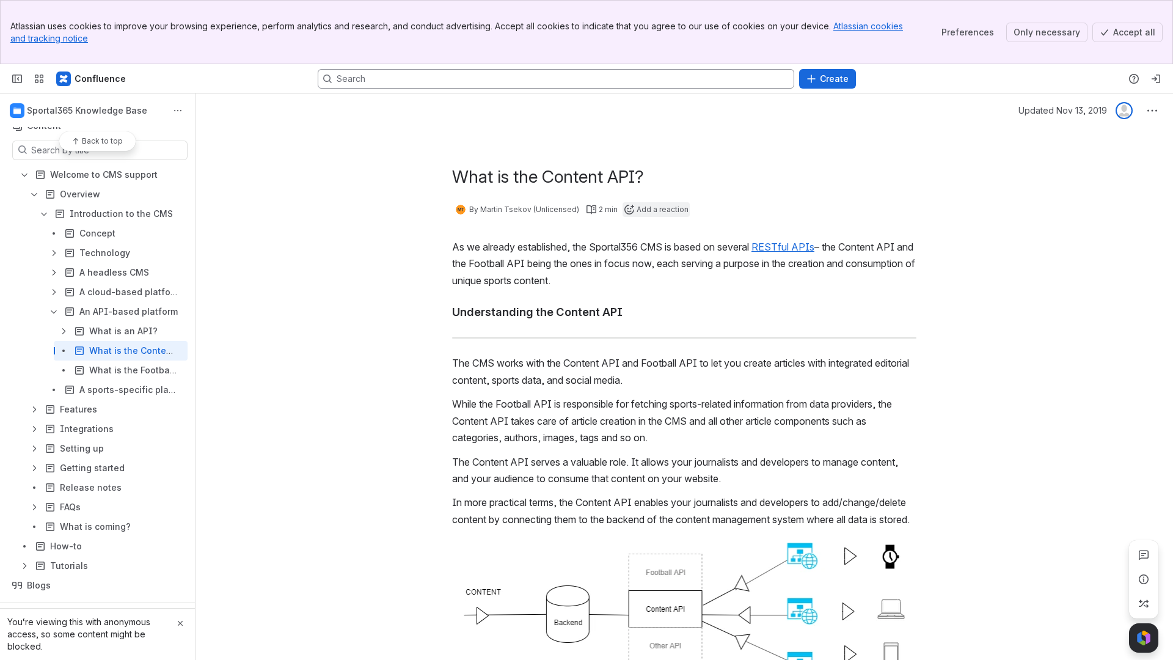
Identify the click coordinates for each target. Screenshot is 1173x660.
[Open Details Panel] (1143, 579)
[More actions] (177, 110)
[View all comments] (1143, 555)
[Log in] (1156, 79)
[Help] (1134, 79)
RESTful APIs (782, 247)
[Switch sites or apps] (39, 79)
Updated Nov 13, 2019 (1062, 110)
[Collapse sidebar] (17, 79)
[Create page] (1143, 604)
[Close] (180, 623)
